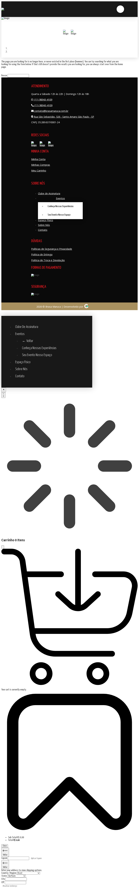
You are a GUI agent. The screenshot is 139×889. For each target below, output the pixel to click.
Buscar (4, 75)
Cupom (4, 858)
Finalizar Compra (15, 845)
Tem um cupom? (8, 832)
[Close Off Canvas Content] (3, 390)
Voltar (5, 855)
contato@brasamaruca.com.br (51, 111)
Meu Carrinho (38, 170)
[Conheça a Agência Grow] (86, 306)
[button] (120, 9)
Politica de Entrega (41, 254)
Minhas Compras (40, 164)
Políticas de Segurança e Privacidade (51, 248)
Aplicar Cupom (36, 858)
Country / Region (9, 873)
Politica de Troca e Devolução (48, 260)
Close (5, 846)
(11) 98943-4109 (42, 99)
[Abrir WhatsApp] (8, 880)
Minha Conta (38, 159)
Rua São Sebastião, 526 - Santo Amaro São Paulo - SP (63, 116)
